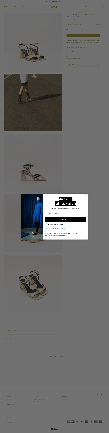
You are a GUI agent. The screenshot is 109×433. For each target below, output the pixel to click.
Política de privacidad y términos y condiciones (55, 228)
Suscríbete (65, 219)
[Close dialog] (85, 195)
